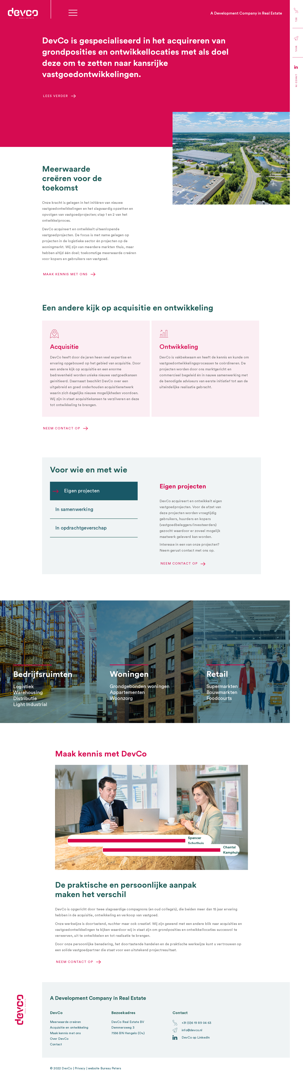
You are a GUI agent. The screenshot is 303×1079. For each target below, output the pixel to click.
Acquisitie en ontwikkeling (69, 1027)
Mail (296, 49)
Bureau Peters (110, 1068)
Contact (56, 1044)
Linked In (296, 80)
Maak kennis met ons (65, 1033)
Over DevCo (59, 1038)
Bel (296, 20)
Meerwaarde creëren (65, 1021)
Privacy (80, 1068)
